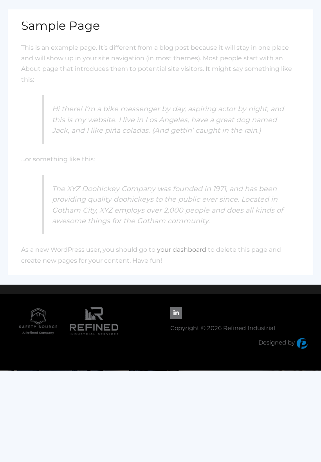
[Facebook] (176, 313)
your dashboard (181, 249)
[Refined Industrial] (42, 17)
